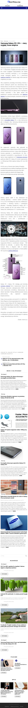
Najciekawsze (20, 5)
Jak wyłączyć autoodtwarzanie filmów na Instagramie (21, 664)
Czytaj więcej (4, 574)
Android (2, 591)
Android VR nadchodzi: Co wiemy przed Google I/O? (14, 594)
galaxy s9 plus (12, 352)
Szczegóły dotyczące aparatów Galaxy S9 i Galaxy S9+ (13, 463)
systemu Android (5, 286)
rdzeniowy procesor (22, 157)
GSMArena (24, 319)
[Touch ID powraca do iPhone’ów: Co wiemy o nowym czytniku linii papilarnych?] (21, 685)
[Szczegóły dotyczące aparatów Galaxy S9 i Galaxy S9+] (14, 453)
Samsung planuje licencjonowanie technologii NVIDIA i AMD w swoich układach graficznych (14, 532)
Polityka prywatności (15, 706)
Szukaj (26, 556)
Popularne (7, 5)
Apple (2, 688)
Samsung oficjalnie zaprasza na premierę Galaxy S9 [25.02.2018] (12, 397)
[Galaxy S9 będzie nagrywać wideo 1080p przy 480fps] (14, 420)
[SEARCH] (26, 8)
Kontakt (21, 706)
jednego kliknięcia (13, 250)
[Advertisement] (14, 24)
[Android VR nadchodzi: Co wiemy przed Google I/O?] (14, 584)
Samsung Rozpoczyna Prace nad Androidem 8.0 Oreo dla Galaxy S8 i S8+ (13, 643)
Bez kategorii (3, 374)
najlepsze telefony (5, 77)
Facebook (3, 622)
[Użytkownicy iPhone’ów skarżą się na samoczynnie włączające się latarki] (7, 663)
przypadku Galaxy (9, 120)
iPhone (19, 688)
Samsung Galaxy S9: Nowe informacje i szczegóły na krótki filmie (12, 377)
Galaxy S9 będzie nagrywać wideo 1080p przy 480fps (14, 430)
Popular (2, 660)
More (17, 389)
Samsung (3, 394)
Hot (16, 661)
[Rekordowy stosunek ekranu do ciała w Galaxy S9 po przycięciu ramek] (14, 487)
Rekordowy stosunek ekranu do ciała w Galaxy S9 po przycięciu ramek (14, 497)
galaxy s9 (4, 352)
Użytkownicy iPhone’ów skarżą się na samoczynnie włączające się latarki (6, 669)
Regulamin (7, 706)
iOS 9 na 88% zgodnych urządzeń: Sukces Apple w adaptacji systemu (12, 567)
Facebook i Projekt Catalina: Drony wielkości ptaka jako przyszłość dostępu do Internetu (13, 625)
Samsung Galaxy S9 (7, 353)
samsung (20, 352)
